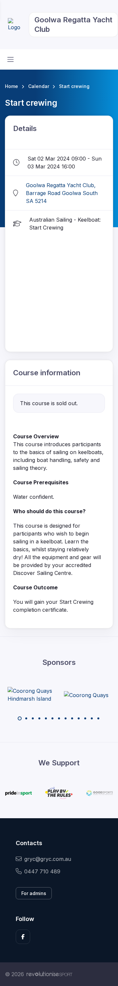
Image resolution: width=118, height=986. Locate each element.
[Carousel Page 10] (79, 718)
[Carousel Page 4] (39, 718)
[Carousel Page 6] (52, 718)
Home (11, 86)
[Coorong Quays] (86, 694)
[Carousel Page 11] (85, 718)
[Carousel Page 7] (59, 718)
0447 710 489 (42, 871)
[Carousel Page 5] (46, 718)
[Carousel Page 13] (98, 718)
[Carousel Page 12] (92, 718)
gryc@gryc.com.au (47, 859)
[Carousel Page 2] (26, 718)
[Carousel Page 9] (72, 718)
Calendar (38, 86)
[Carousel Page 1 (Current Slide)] (20, 718)
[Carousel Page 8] (66, 718)
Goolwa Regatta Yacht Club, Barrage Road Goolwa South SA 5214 (62, 193)
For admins (33, 893)
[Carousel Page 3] (33, 718)
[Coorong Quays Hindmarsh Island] (32, 695)
